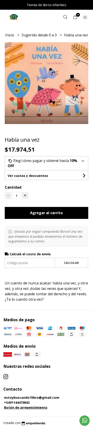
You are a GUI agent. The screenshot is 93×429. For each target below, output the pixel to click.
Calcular (71, 263)
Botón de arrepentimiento (25, 407)
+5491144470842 (17, 402)
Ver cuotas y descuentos (28, 175)
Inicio (10, 35)
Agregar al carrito (46, 212)
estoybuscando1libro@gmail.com (31, 397)
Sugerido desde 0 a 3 (40, 35)
